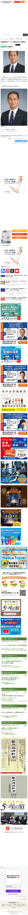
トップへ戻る (23, 898)
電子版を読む (20, 237)
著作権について (4, 905)
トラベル (6, 38)
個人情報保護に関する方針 (20, 905)
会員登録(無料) (20, 230)
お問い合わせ (9, 904)
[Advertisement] (14, 15)
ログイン (22, 1)
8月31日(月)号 (6, 245)
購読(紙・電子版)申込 (20, 234)
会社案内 (3, 904)
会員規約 (13, 907)
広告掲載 (14, 904)
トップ (2, 38)
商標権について (11, 905)
